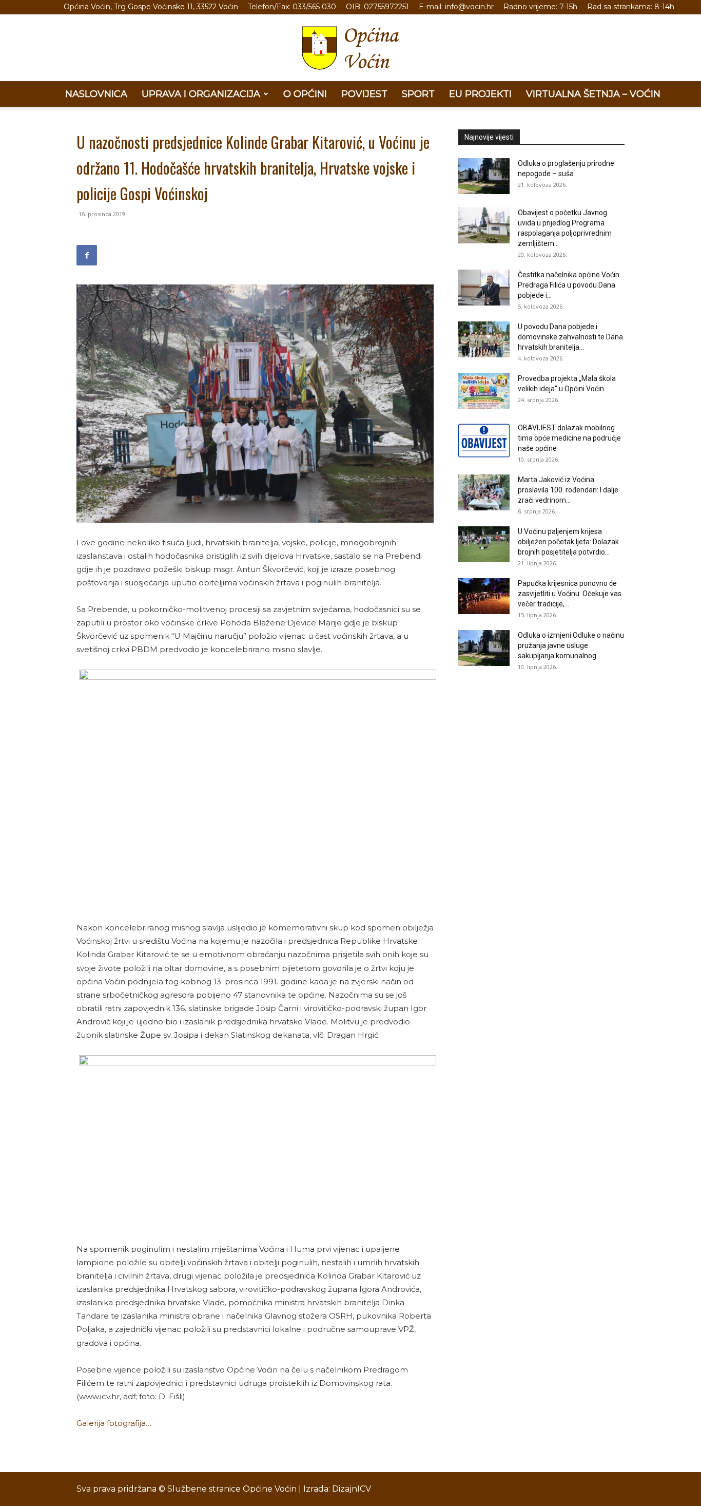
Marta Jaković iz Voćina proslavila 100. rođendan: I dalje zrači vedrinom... (568, 489)
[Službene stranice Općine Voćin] (350, 48)
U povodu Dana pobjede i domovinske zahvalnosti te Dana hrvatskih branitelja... (570, 336)
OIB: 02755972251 (377, 6)
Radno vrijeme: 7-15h (540, 6)
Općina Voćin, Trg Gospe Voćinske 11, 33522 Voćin (151, 6)
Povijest (364, 94)
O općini (305, 94)
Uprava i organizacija (201, 94)
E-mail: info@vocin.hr (456, 6)
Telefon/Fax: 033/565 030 (292, 6)
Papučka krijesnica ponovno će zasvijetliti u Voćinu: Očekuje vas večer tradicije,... (569, 593)
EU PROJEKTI (480, 94)
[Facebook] (86, 255)
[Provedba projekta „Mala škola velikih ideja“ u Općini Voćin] (484, 391)
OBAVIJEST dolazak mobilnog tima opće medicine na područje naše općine (569, 438)
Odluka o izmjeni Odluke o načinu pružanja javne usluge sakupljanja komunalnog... (571, 645)
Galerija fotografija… (113, 1423)
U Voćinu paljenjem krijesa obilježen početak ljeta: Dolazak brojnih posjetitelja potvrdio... (568, 541)
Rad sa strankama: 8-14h (630, 6)
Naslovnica (96, 94)
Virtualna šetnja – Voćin (593, 94)
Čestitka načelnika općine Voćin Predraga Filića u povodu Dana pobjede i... (568, 285)
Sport (418, 94)
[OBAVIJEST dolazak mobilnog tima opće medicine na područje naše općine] (484, 441)
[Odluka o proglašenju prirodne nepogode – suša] (484, 176)
